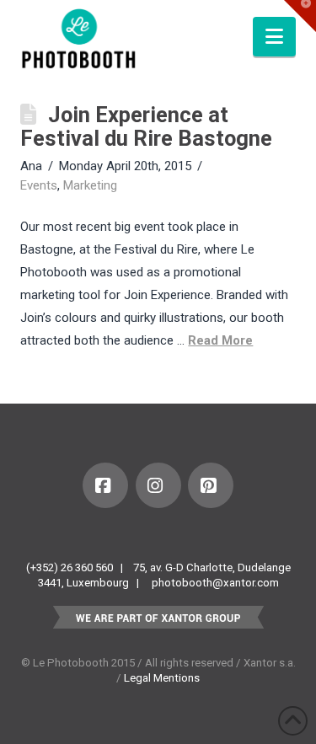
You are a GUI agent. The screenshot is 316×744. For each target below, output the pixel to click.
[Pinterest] (210, 485)
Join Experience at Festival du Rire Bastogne (146, 126)
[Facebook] (105, 485)
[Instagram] (158, 485)
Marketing (90, 185)
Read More (220, 340)
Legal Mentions (162, 678)
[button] (274, 36)
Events (38, 185)
